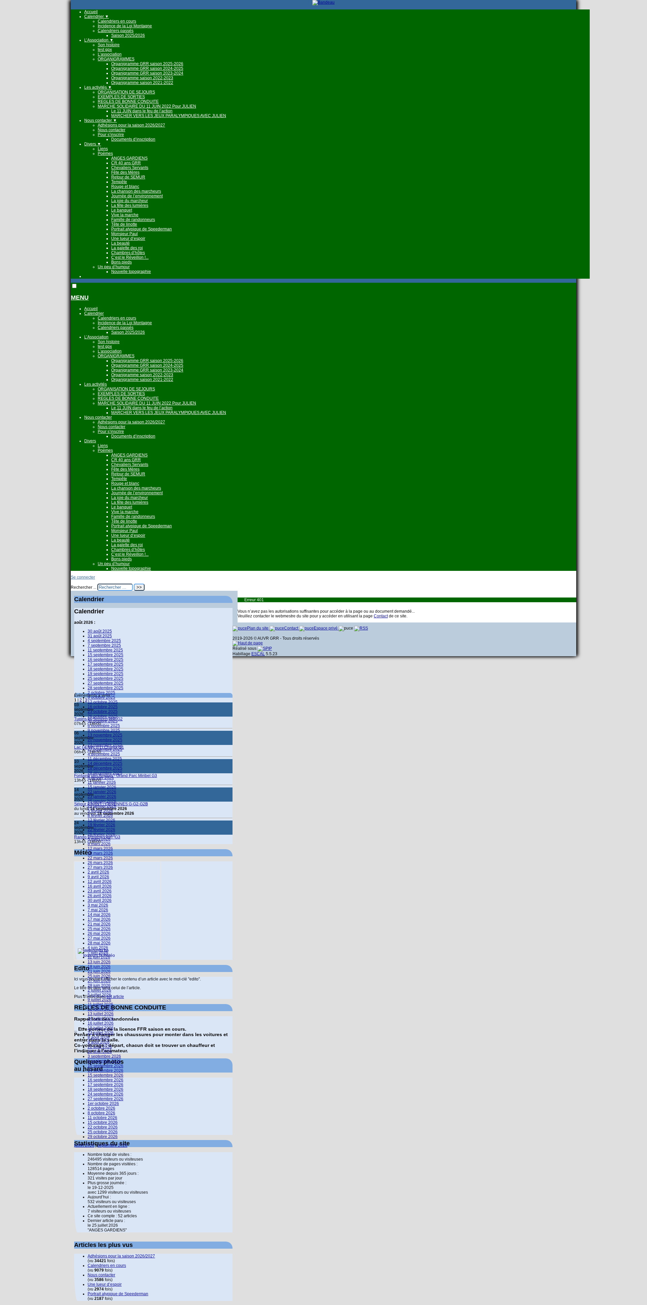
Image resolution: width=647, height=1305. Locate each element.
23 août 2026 (100, 1051)
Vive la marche (124, 215)
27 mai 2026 (99, 938)
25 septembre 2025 (105, 678)
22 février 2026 (101, 829)
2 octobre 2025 (101, 692)
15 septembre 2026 (105, 1075)
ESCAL (258, 653)
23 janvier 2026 (102, 796)
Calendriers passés (115, 30)
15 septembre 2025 (105, 654)
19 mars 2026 (100, 853)
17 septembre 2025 (105, 664)
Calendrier (96, 16)
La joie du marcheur (129, 200)
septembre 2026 (112, 1145)
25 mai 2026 (99, 928)
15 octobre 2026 (103, 1122)
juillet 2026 (84, 1145)
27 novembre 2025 (105, 749)
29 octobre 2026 (103, 1136)
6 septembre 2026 (104, 1061)
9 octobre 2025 (101, 697)
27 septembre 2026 (105, 1098)
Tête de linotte (124, 224)
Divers (92, 144)
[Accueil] (323, 2)
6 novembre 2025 (104, 725)
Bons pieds (121, 262)
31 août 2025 (100, 636)
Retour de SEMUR (128, 177)
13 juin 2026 (99, 962)
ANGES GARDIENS (129, 158)
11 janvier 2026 (102, 782)
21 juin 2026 (99, 971)
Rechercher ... (83, 587)
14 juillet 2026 (101, 1018)
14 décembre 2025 (105, 763)
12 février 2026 (101, 820)
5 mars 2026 (99, 839)
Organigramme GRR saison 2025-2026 (147, 63)
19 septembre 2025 (105, 673)
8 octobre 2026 (101, 1113)
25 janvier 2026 (102, 801)
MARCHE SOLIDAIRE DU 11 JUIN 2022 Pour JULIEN (147, 106)
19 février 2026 (101, 825)
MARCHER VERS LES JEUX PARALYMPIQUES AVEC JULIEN (168, 115)
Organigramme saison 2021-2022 (142, 82)
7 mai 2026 (98, 910)
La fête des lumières (129, 205)
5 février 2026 (100, 810)
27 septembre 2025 (105, 683)
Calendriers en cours (117, 21)
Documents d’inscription (133, 139)
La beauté (120, 243)
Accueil (91, 11)
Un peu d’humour (114, 267)
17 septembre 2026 (105, 1084)
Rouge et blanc (125, 186)
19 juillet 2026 (101, 1028)
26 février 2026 (101, 834)
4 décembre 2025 (104, 754)
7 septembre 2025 (104, 645)
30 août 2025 (100, 631)
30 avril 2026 (100, 900)
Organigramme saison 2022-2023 (142, 78)
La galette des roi (127, 248)
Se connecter (83, 577)
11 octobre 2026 (102, 1117)
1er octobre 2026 (103, 1103)
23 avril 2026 (100, 891)
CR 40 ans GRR (126, 163)
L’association (110, 54)
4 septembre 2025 (104, 640)
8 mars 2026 (99, 843)
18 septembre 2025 (105, 669)
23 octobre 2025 (103, 711)
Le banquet (121, 210)
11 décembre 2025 (105, 758)
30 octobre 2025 (103, 721)
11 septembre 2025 (105, 650)
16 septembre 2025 (105, 659)
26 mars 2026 (100, 862)
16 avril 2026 (100, 886)
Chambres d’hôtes (128, 252)
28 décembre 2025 (105, 773)
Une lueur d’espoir (128, 238)
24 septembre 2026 (105, 1094)
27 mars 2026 (100, 867)
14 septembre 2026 (105, 1070)
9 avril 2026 (98, 876)
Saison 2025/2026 (128, 35)
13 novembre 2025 (105, 735)
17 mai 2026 (99, 919)
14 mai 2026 (99, 914)
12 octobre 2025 (103, 702)
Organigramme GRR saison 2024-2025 (147, 68)
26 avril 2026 (100, 895)
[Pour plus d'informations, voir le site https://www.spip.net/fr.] (264, 648)
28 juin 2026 (99, 985)
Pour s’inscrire (111, 134)
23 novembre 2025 (105, 744)
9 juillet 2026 (99, 999)
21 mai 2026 (99, 924)
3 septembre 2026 (104, 1056)
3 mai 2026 (98, 905)
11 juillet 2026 (100, 1004)
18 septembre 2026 (105, 1089)
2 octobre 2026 (101, 1108)
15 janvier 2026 (102, 787)
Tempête (119, 181)
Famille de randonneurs (133, 219)
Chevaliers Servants (129, 167)
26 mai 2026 (99, 933)
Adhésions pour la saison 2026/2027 (131, 125)
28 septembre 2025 (105, 688)
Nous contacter (100, 120)
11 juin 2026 (99, 957)
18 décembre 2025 (105, 768)
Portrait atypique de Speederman (141, 229)
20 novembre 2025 (105, 740)
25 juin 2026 (99, 976)
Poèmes (105, 153)
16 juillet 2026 (101, 1023)
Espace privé (326, 628)
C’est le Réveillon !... (130, 257)
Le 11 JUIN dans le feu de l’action (142, 111)
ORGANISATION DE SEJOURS (126, 92)
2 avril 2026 (98, 872)
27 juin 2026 (99, 980)
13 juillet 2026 (101, 1013)
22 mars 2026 (100, 858)
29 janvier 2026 (102, 806)
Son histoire (109, 45)
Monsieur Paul (124, 233)
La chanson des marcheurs (136, 191)
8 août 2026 (99, 1037)
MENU (80, 297)
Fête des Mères (125, 172)
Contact (381, 616)
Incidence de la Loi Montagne (125, 26)
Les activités (98, 87)
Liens (103, 148)
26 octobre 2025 (103, 716)
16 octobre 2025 (103, 706)
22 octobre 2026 (103, 1127)
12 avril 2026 (100, 881)
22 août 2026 (100, 1047)
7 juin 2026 (98, 952)
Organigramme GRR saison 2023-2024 (147, 73)
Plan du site (258, 628)
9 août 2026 (99, 1042)
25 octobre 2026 (103, 1132)
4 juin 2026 (98, 947)
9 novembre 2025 (104, 730)
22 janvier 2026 (102, 791)
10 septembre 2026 (105, 1065)
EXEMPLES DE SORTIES (121, 96)
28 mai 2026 (99, 943)
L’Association (99, 40)
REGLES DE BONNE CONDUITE (128, 101)
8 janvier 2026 (101, 777)
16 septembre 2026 (105, 1080)
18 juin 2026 (99, 966)
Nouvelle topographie (131, 271)
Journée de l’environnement (137, 196)
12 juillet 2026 (101, 1009)
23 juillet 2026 (101, 1032)
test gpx (105, 49)
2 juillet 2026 (99, 990)
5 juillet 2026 (99, 995)
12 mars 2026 (100, 848)
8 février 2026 (100, 815)
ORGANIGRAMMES (116, 59)
